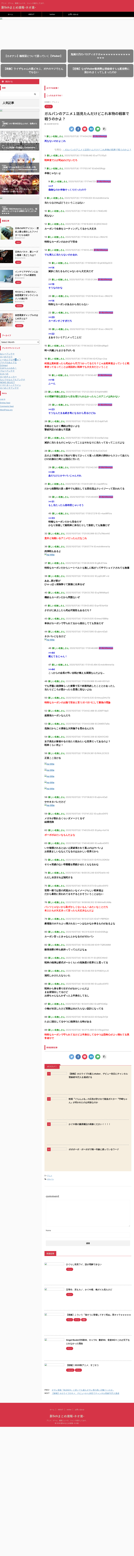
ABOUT (31, 14)
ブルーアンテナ (7, 371)
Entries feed (5, 403)
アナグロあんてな (8, 362)
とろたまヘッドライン (10, 385)
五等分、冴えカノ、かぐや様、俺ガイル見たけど (89, 1289)
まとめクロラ (6, 356)
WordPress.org (6, 410)
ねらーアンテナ (7, 353)
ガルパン (50, 1179)
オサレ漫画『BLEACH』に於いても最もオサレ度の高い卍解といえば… (83, 1390)
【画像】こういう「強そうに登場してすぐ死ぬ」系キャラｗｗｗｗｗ (98, 1314)
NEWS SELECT (7, 382)
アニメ (49, 1176)
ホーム (10, 14)
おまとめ (4, 373)
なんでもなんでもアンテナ (12, 379)
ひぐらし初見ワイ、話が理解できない (84, 1264)
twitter (52, 14)
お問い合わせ (73, 14)
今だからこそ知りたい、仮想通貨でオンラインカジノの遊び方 (26, 295)
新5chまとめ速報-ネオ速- (18, 7)
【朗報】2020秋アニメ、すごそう (82, 1365)
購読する (9, 81)
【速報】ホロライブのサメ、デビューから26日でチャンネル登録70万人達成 (85, 1393)
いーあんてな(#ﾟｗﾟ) (10, 359)
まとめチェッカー (8, 376)
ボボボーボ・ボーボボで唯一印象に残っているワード (94, 1149)
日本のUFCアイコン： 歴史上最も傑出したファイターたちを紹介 (27, 231)
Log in (2, 399)
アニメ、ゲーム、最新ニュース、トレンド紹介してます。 (67, 1420)
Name (48, 1230)
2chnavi (4, 365)
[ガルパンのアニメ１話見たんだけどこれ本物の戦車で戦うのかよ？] (91, 129)
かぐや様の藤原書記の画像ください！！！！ (90, 1124)
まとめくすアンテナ (9, 388)
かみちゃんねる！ (8, 368)
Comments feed (7, 406)
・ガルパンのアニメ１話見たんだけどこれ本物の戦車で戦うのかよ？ (96, 149)
